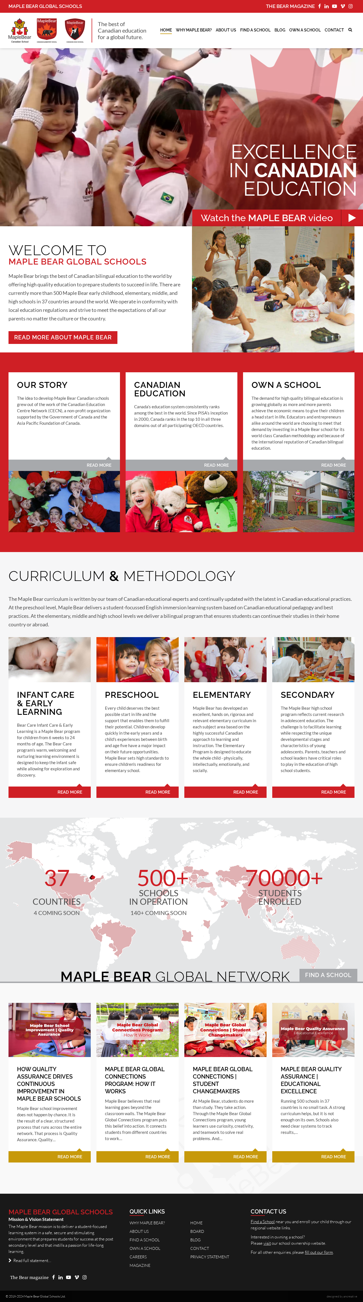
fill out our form (319, 1252)
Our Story (42, 385)
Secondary (308, 695)
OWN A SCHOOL (305, 30)
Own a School (286, 385)
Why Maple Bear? (194, 30)
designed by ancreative (342, 1296)
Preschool (132, 695)
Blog (280, 30)
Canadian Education (160, 389)
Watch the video (268, 217)
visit (267, 1243)
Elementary (222, 695)
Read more (99, 465)
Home (166, 30)
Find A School (255, 30)
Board (197, 1231)
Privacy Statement (209, 1256)
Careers (138, 1256)
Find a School (328, 975)
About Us (226, 30)
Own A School (145, 1248)
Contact (334, 30)
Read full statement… (31, 1260)
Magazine (140, 1265)
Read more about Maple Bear (63, 337)
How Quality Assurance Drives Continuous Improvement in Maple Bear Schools (49, 1084)
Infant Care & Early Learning (46, 703)
